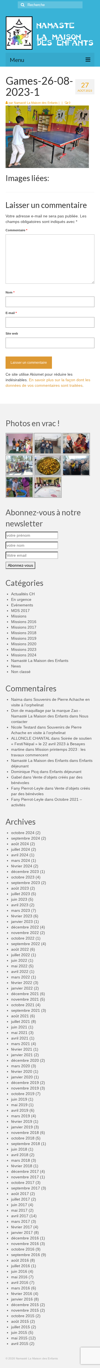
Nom (10, 292)
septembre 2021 (25, 1010)
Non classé (21, 671)
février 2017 (21, 1227)
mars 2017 (20, 1221)
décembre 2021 (25, 994)
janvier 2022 (22, 988)
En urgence (21, 599)
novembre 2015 (25, 1310)
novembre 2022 (25, 932)
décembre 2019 (25, 1082)
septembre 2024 (25, 838)
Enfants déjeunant (65, 771)
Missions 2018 (23, 633)
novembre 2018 (25, 1132)
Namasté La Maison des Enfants (36, 102)
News (16, 666)
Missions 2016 (23, 621)
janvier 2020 (22, 1077)
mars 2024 (20, 860)
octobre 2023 (22, 877)
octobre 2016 (22, 1249)
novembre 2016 (25, 1243)
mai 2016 (19, 1277)
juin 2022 (19, 960)
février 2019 (21, 1121)
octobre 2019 (22, 1093)
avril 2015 (19, 1343)
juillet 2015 (20, 1327)
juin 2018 (19, 1149)
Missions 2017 (23, 627)
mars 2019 (20, 1116)
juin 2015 (19, 1332)
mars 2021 (20, 1043)
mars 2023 (20, 910)
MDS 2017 (20, 610)
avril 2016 (19, 1282)
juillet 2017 (20, 1199)
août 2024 (20, 844)
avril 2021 (19, 1038)
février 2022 (21, 982)
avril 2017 (19, 1216)
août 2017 (20, 1193)
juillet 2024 (20, 849)
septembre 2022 (25, 944)
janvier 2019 (22, 1127)
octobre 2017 (22, 1182)
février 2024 (21, 866)
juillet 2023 (20, 894)
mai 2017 (19, 1210)
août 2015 (20, 1321)
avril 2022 (19, 971)
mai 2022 (19, 966)
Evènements (22, 605)
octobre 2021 (22, 1005)
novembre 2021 (25, 999)
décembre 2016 (25, 1238)
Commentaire (16, 230)
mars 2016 (20, 1288)
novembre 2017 (25, 1177)
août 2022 (20, 949)
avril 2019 (19, 1110)
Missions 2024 (23, 655)
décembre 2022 (25, 927)
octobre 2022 (22, 938)
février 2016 (21, 1293)
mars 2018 (20, 1160)
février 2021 (21, 1049)
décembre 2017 (25, 1171)
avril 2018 (19, 1155)
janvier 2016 (22, 1299)
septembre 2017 (25, 1188)
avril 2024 (19, 855)
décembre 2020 (25, 1060)
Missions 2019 (23, 638)
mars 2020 (20, 1066)
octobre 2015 (22, 1316)
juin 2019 (19, 1099)
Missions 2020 (23, 644)
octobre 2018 (22, 1138)
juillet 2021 (20, 1021)
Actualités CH (23, 594)
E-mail (11, 313)
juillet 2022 (20, 955)
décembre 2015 (25, 1304)
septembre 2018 (25, 1143)
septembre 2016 (25, 1254)
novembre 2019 (25, 1088)
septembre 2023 (25, 882)
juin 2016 (19, 1271)
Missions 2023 (23, 649)
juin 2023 (19, 899)
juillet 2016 (20, 1266)
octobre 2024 (22, 832)
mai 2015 (19, 1338)
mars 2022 (20, 977)
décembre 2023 (25, 871)
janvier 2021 (22, 1055)
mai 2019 (19, 1105)
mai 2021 (19, 1032)
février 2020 (21, 1071)
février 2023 (21, 916)
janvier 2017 (22, 1232)
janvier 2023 (22, 921)
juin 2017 (19, 1205)
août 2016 (20, 1260)
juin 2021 (19, 1027)
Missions (18, 616)
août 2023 (20, 888)
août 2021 (20, 1016)
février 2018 (21, 1166)
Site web (12, 333)
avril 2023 (19, 905)
